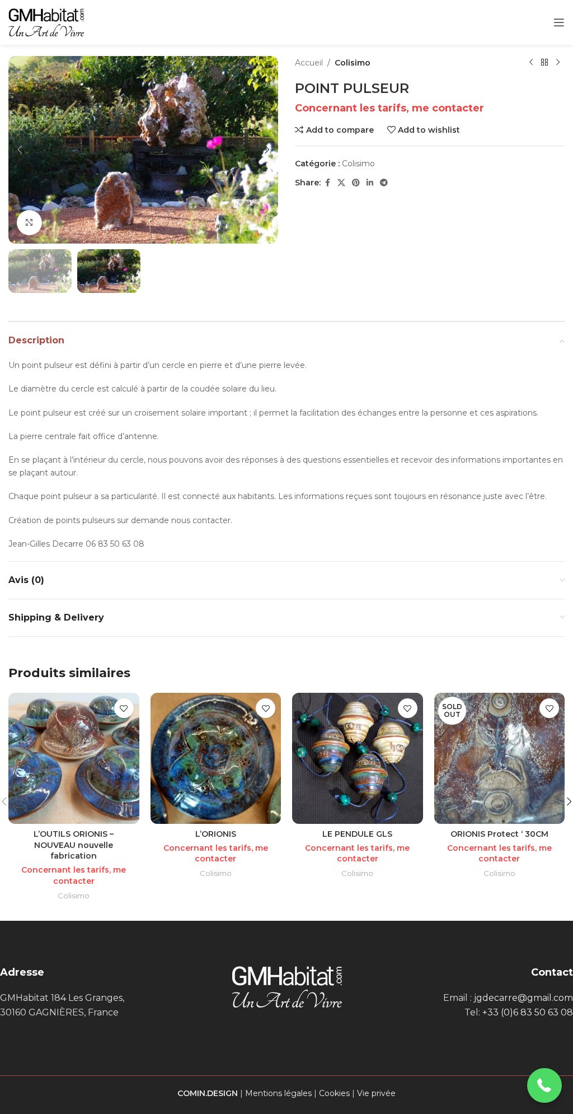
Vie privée (376, 1093)
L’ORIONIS (215, 834)
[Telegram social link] (384, 182)
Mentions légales (278, 1093)
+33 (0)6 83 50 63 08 (527, 1012)
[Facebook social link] (327, 182)
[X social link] (341, 182)
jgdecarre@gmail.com (523, 997)
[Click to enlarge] (29, 222)
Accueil (309, 63)
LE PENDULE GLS (357, 834)
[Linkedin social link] (370, 182)
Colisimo (352, 63)
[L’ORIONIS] (216, 758)
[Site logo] (46, 22)
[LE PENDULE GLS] (357, 758)
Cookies (334, 1093)
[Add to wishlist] (124, 708)
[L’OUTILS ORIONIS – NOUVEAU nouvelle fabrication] (73, 758)
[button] (19, 149)
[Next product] (558, 62)
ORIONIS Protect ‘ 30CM (499, 834)
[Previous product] (531, 62)
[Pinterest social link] (356, 182)
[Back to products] (544, 62)
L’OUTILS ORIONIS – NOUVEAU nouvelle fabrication (74, 845)
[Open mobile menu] (559, 22)
